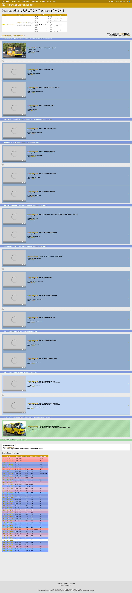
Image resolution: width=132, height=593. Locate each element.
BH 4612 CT (10, 521)
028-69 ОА (10, 482)
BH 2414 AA (10, 503)
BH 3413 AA (10, 538)
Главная (59, 583)
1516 (4, 478)
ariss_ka (32, 52)
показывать (127, 35)
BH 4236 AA (10, 542)
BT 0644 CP (10, 546)
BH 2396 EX (10, 531)
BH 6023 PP (10, 518)
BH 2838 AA (10, 536)
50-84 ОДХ (10, 460)
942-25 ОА (10, 478)
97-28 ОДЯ (10, 471)
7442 (4, 536)
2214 (4, 458)
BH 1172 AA (10, 512)
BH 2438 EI (10, 525)
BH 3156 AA (10, 534)
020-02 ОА (10, 480)
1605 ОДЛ (10, 465)
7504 (4, 506)
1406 (4, 463)
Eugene (32, 408)
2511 (4, 499)
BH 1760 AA (10, 540)
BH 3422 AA (10, 544)
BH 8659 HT (10, 510)
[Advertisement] (66, 567)
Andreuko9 (33, 156)
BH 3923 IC (10, 527)
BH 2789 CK (10, 499)
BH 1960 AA (10, 516)
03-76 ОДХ (10, 463)
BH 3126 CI (10, 491)
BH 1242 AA (10, 501)
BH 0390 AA (10, 493)
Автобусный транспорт (20, 4)
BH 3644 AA (10, 497)
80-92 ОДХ (10, 467)
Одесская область (10, 24)
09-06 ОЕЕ (10, 469)
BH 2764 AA (10, 523)
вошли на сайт (10, 447)
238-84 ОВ (10, 484)
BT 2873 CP (10, 506)
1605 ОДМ (10, 473)
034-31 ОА (10, 488)
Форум (66, 583)
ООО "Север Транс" (25, 24)
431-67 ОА (10, 486)
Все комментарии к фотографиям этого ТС (13, 35)
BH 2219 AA (10, 508)
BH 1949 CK (10, 495)
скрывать (121, 33)
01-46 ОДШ (10, 458)
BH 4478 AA (10, 551)
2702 (4, 542)
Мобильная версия (66, 585)
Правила (72, 583)
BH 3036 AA (10, 529)
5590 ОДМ (10, 476)
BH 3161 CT (10, 514)
